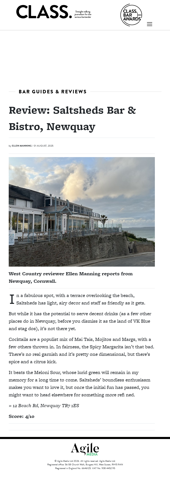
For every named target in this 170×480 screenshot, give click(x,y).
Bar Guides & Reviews (53, 91)
